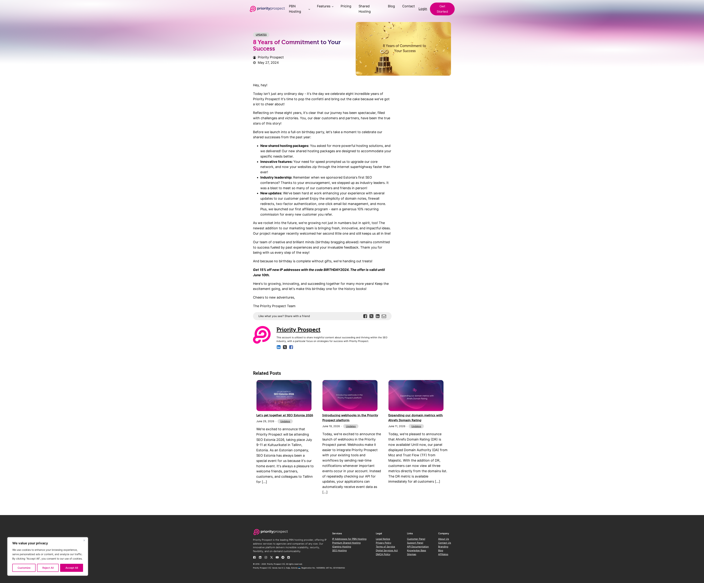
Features (323, 6)
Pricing (346, 6)
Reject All (48, 567)
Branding (443, 546)
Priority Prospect (298, 330)
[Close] (84, 540)
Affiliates (443, 554)
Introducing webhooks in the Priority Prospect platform (350, 418)
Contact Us (444, 542)
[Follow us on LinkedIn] (260, 557)
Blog (391, 6)
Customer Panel (416, 538)
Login (423, 9)
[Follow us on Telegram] (282, 557)
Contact (408, 6)
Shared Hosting (365, 8)
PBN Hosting (295, 8)
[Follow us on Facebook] (254, 557)
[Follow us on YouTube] (277, 557)
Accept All (71, 567)
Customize (24, 567)
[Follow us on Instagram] (265, 557)
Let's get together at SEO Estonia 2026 (284, 415)
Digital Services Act (387, 550)
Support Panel (415, 542)
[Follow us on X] (271, 557)
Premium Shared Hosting (346, 542)
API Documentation (418, 546)
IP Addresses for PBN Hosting (349, 538)
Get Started (442, 9)
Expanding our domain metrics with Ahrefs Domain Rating (415, 418)
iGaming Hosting (341, 546)
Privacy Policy (383, 542)
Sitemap (411, 554)
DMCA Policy (383, 554)
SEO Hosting (339, 550)
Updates (261, 34)
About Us (443, 538)
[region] (47, 556)
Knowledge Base (416, 550)
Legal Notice (383, 538)
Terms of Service (385, 546)
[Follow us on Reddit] (288, 557)
